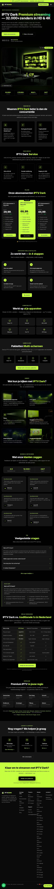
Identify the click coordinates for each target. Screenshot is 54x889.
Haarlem (16, 711)
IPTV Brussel (40, 872)
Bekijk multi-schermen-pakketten (27, 368)
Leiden (13, 712)
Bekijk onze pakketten (27, 778)
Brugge (34, 714)
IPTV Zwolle (40, 831)
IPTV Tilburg (40, 817)
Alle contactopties (27, 756)
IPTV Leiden (40, 852)
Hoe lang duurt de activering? (11, 563)
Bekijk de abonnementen (27, 665)
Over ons (30, 812)
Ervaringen (21, 810)
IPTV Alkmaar (40, 863)
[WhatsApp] (4, 885)
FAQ (20, 805)
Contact (30, 809)
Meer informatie (28, 34)
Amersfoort (48, 711)
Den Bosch (18, 712)
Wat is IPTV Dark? (8, 548)
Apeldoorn (37, 711)
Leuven (38, 714)
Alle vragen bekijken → (27, 573)
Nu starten (27, 295)
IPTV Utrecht (40, 807)
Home (20, 796)
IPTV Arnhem (40, 829)
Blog (20, 812)
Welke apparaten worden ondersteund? (14, 558)
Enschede (42, 711)
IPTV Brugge (40, 874)
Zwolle (24, 711)
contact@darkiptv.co (33, 814)
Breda (28, 711)
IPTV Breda (39, 834)
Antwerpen (22, 714)
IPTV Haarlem (40, 826)
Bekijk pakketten (43, 4)
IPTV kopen (31, 803)
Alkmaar (28, 712)
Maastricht (11, 711)
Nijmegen (32, 711)
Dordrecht (23, 712)
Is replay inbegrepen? (9, 568)
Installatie (21, 807)
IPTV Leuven (40, 877)
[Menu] (51, 4)
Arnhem (20, 711)
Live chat (48, 885)
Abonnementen (22, 798)
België (18, 714)
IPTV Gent (39, 869)
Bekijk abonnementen (10, 34)
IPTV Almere (40, 820)
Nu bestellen (9, 235)
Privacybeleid (49, 795)
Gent (27, 714)
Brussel (30, 714)
